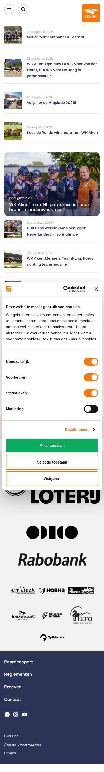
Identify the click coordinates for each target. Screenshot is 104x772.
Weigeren (52, 478)
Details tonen (76, 429)
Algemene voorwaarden (22, 744)
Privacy (10, 753)
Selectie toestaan (52, 462)
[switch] (91, 377)
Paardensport (18, 662)
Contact (12, 700)
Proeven (12, 687)
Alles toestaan (52, 445)
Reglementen (18, 674)
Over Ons (11, 736)
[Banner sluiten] (96, 289)
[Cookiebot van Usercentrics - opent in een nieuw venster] (64, 289)
